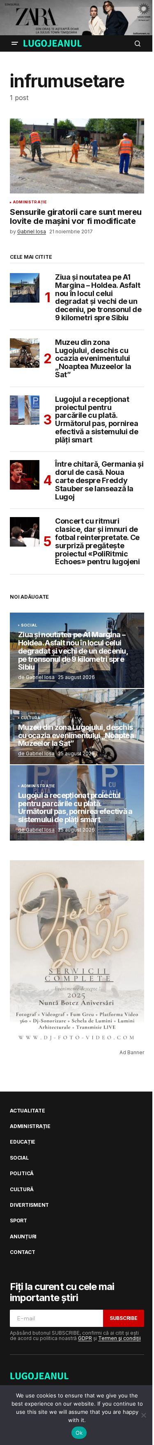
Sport (18, 1221)
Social (29, 625)
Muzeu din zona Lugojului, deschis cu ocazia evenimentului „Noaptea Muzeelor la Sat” (93, 358)
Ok (79, 1432)
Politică (22, 1173)
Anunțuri (23, 1237)
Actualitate (27, 1111)
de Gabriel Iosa (36, 753)
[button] (15, 43)
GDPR (85, 1338)
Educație (22, 1142)
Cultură (30, 718)
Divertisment (29, 1205)
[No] (144, 1415)
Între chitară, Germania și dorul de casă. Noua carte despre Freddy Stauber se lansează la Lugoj (99, 480)
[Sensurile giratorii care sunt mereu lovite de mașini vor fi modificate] (77, 156)
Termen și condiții (119, 1338)
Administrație (30, 202)
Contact (22, 1252)
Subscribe (124, 1318)
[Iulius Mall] (77, 17)
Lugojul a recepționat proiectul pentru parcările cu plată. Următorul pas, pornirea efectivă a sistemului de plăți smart (96, 419)
